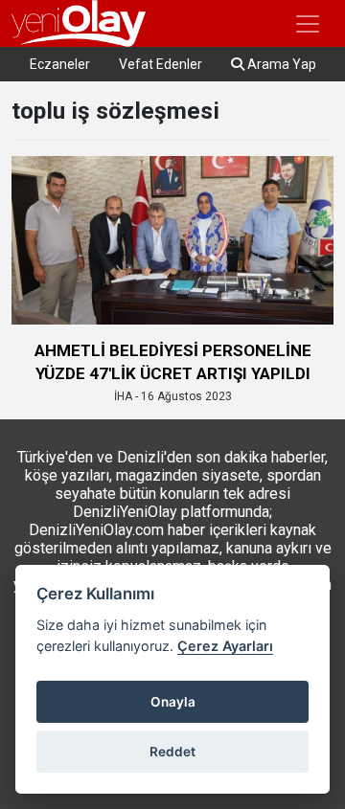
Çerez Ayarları (225, 646)
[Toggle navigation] (308, 24)
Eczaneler (60, 64)
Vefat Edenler (160, 64)
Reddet (173, 751)
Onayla (173, 701)
